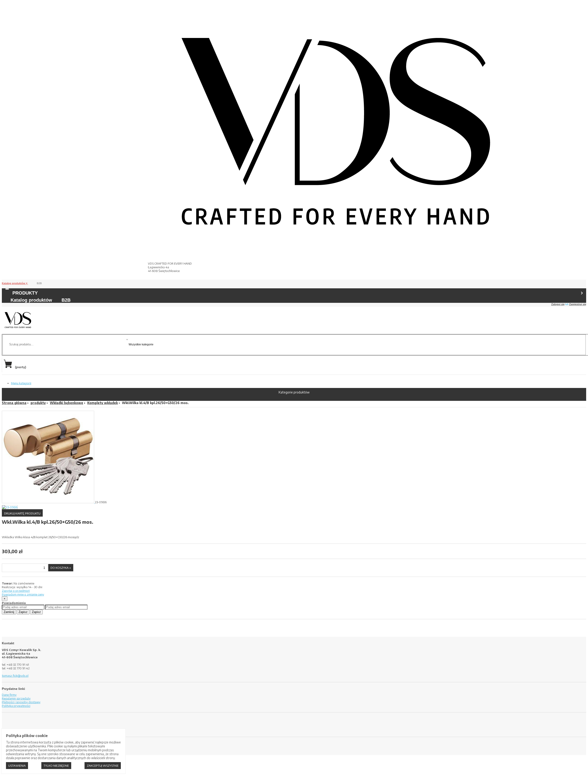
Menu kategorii (21, 383)
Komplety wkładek (102, 403)
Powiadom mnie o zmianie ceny (23, 594)
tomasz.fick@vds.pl (15, 675)
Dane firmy (9, 695)
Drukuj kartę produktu (22, 513)
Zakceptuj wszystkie (103, 765)
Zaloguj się (558, 304)
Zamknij (9, 612)
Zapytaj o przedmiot (16, 591)
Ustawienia (17, 765)
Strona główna (14, 403)
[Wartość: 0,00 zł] (9, 367)
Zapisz (23, 612)
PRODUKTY (25, 293)
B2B (39, 283)
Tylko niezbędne (56, 765)
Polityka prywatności (16, 706)
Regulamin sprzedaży (16, 698)
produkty (38, 403)
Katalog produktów (14, 283)
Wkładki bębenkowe (66, 403)
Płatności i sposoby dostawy (21, 702)
